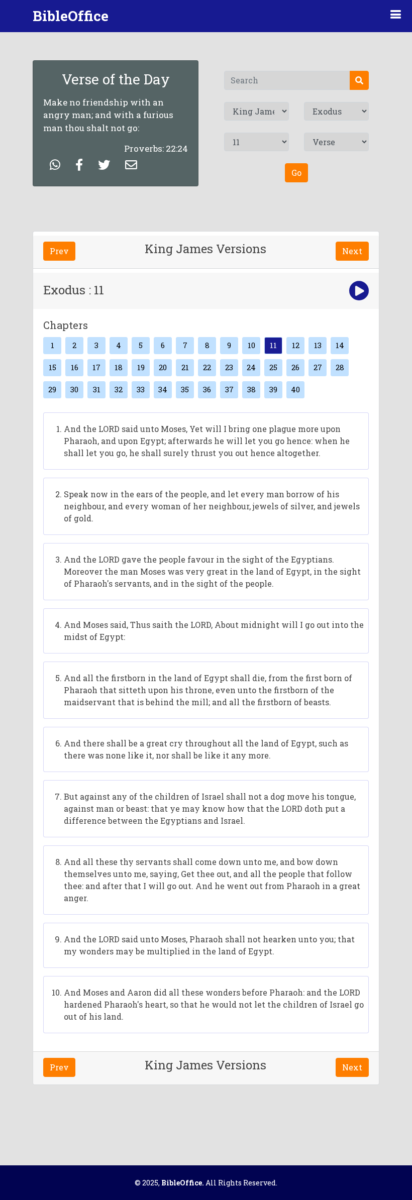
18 (119, 367)
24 (251, 367)
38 (251, 389)
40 (295, 389)
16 (74, 367)
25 (273, 367)
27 (318, 367)
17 (96, 367)
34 (162, 389)
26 (295, 367)
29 (52, 389)
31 (96, 389)
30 (74, 389)
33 (141, 389)
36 (207, 389)
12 (295, 345)
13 (318, 345)
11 (273, 345)
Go (296, 172)
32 (119, 389)
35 (185, 389)
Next (352, 251)
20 (163, 367)
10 (251, 345)
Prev (59, 251)
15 (52, 367)
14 (340, 345)
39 (273, 389)
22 (207, 367)
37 (229, 389)
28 (340, 367)
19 (141, 367)
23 (229, 367)
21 (185, 367)
